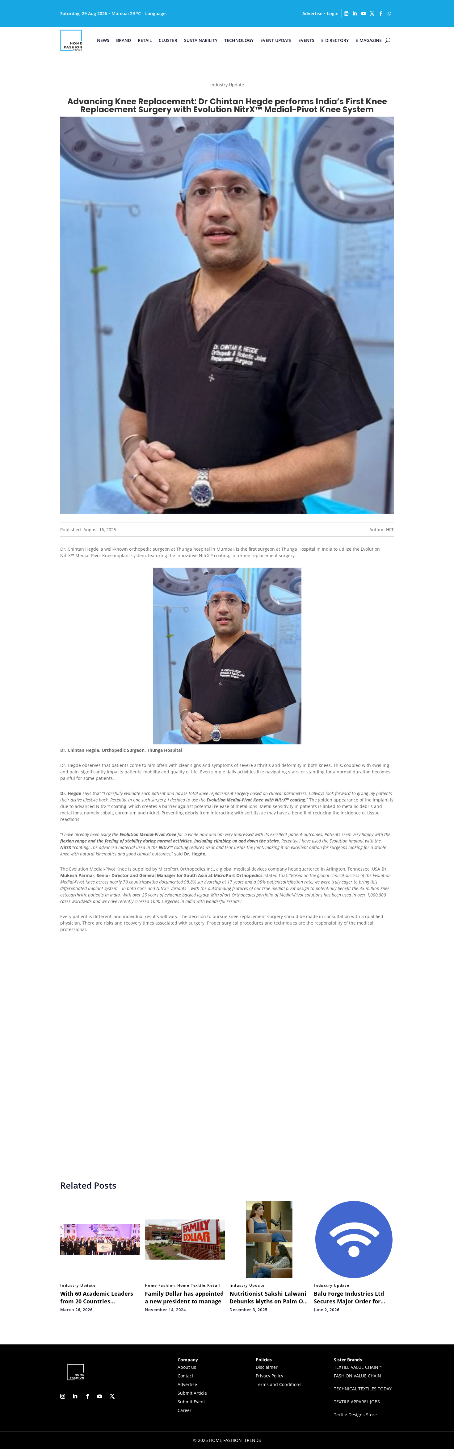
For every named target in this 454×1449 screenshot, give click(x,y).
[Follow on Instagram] (346, 13)
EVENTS (306, 40)
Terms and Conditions (278, 1384)
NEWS (103, 40)
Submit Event (191, 1402)
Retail (213, 1285)
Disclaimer (267, 1367)
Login (332, 13)
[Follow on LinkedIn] (355, 13)
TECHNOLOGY (239, 40)
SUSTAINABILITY (200, 40)
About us (187, 1367)
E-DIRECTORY (335, 40)
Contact (185, 1376)
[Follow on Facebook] (380, 13)
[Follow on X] (372, 13)
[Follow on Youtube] (363, 13)
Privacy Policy (269, 1376)
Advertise (312, 13)
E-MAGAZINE (368, 40)
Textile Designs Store (355, 1415)
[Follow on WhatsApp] (389, 13)
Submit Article (192, 1393)
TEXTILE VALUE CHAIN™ (358, 1367)
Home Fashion (160, 1285)
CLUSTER (168, 40)
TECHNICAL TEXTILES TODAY (363, 1389)
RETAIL (145, 40)
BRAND (123, 40)
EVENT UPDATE (276, 40)
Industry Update (78, 1285)
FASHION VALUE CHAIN (357, 1376)
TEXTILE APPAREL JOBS (357, 1402)
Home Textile (191, 1285)
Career (184, 1410)
